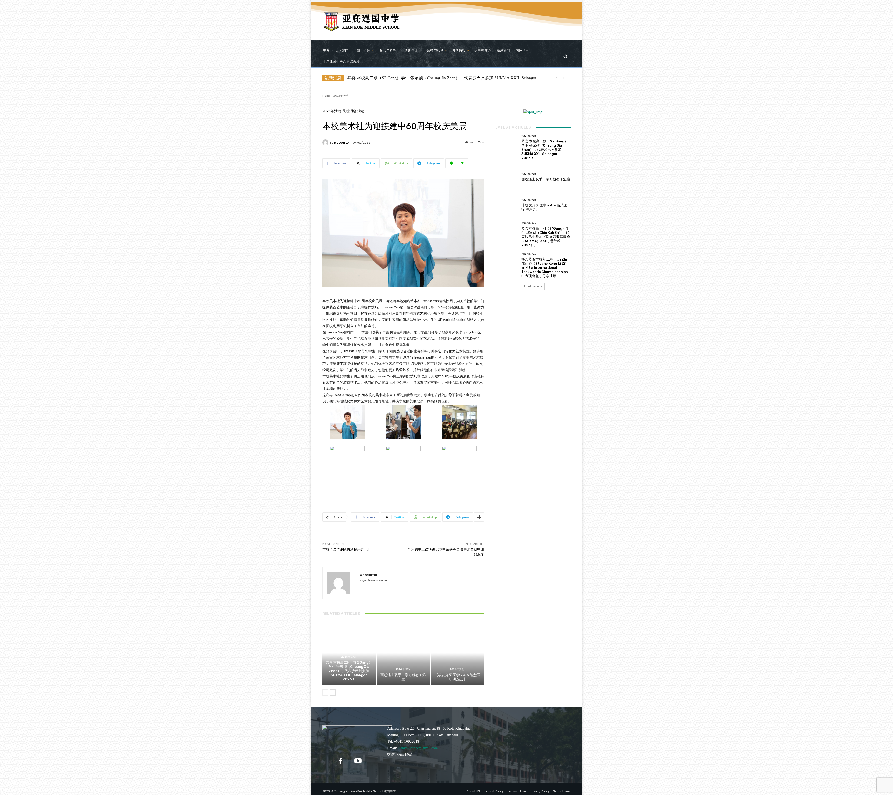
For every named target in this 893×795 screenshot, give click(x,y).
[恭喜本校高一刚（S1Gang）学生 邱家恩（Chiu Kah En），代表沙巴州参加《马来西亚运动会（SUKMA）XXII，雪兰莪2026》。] (506, 233)
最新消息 (349, 111)
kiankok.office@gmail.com (418, 748)
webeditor (342, 142)
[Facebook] (340, 761)
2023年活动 (340, 96)
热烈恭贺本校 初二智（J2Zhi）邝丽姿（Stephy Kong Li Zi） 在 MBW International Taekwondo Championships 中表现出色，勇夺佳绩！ (545, 267)
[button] (565, 56)
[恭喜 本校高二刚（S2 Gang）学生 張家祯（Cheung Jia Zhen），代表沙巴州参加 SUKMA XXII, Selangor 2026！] (506, 146)
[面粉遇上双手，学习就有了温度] (403, 653)
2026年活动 (348, 657)
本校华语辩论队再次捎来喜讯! (345, 549)
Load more (531, 286)
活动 (360, 111)
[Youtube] (358, 761)
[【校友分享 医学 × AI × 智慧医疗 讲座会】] (457, 653)
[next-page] (333, 692)
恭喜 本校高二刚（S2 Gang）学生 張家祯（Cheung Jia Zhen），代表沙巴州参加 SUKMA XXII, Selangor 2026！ (349, 670)
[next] (563, 78)
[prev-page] (325, 692)
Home (326, 96)
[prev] (556, 78)
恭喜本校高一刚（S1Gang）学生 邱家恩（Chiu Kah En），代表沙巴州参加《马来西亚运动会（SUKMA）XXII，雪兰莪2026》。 (545, 236)
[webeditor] (326, 142)
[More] (479, 517)
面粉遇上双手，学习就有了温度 (403, 677)
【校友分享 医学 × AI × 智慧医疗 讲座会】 (457, 677)
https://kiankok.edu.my (374, 580)
